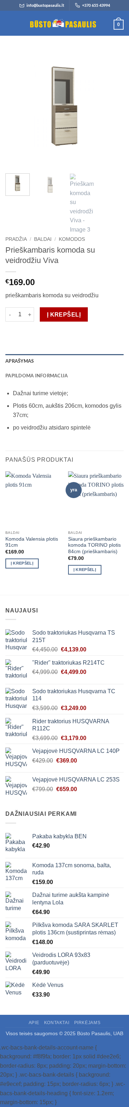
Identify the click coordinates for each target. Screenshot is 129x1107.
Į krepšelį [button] (22, 563)
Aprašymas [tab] (19, 361)
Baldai (43, 239)
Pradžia (16, 239)
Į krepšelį (64, 315)
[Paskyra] (105, 25)
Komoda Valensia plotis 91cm (31, 542)
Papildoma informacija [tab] (36, 376)
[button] (9, 23)
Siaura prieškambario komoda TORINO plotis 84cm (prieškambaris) (94, 545)
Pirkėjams (87, 1022)
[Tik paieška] (21, 23)
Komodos (72, 239)
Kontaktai (57, 1022)
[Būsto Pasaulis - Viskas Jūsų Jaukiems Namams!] (63, 23)
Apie (34, 1022)
